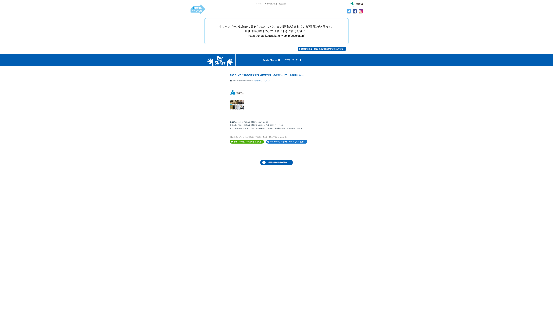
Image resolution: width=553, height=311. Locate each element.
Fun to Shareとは (271, 60)
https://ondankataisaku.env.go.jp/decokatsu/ (276, 35)
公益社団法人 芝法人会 (262, 80)
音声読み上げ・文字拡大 (276, 3)
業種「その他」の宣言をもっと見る (247, 142)
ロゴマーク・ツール (293, 60)
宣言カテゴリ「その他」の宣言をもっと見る (287, 142)
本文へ (260, 3)
